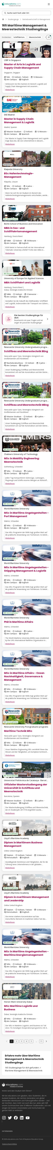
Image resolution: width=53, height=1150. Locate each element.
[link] (46, 1041)
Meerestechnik (35, 37)
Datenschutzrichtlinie (9, 1144)
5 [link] (31, 1041)
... (36, 1041)
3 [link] (21, 1041)
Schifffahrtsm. (19, 37)
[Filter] (49, 37)
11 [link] (41, 1041)
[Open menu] (49, 4)
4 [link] (26, 1041)
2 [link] (16, 1041)
